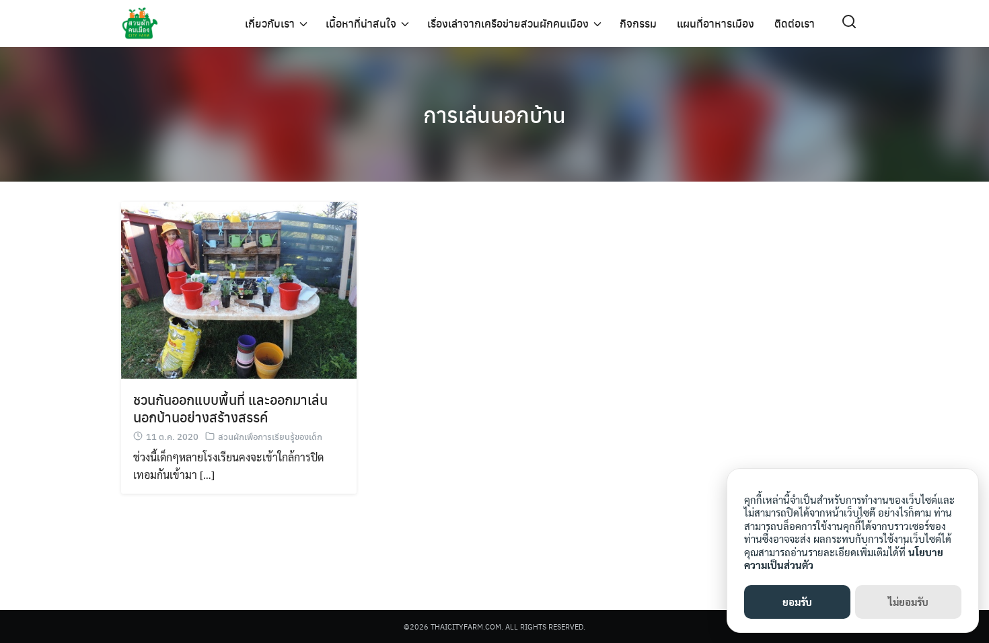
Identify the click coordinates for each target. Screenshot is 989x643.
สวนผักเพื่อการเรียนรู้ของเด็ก (270, 436)
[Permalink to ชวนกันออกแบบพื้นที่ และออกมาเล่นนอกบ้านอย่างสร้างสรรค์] (239, 288)
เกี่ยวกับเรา (270, 23)
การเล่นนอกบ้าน (494, 114)
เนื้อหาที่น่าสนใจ (361, 23)
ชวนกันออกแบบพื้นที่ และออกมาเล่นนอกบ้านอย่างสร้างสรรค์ (230, 407)
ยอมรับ (797, 601)
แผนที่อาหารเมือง (715, 23)
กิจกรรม (638, 23)
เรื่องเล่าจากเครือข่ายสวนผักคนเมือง (508, 23)
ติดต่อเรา (794, 23)
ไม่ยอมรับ (908, 601)
